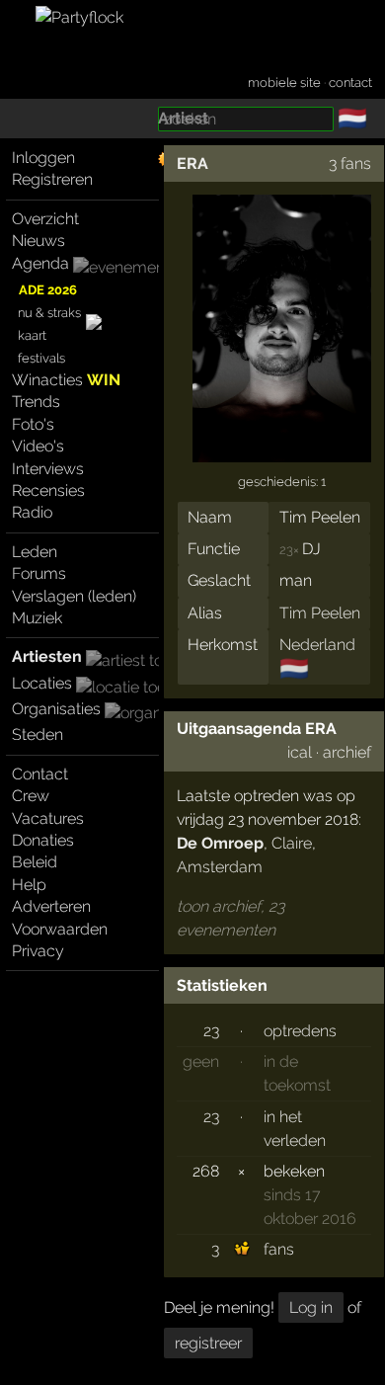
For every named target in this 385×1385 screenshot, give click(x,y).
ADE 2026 (48, 290)
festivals (41, 358)
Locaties (42, 683)
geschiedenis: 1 (282, 481)
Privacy (38, 950)
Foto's (33, 424)
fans (279, 1249)
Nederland (317, 644)
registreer (208, 1343)
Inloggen (43, 157)
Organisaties (56, 708)
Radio (32, 512)
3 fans (350, 163)
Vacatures (48, 818)
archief (347, 752)
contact (350, 82)
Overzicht (45, 218)
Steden (37, 734)
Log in (311, 1307)
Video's (38, 446)
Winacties (66, 379)
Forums (39, 573)
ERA (192, 163)
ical (299, 752)
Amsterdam (220, 866)
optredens (300, 1030)
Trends (36, 401)
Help (29, 884)
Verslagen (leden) (74, 596)
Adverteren (51, 906)
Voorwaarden (60, 929)
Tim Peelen (319, 613)
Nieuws (38, 240)
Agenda (40, 263)
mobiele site (284, 82)
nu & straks (49, 312)
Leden (34, 551)
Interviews (48, 468)
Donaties (43, 840)
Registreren (52, 179)
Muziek (37, 618)
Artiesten (47, 656)
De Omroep (220, 843)
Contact (40, 774)
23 (211, 1030)
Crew (30, 795)
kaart (32, 335)
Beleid (34, 862)
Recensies (48, 490)
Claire (291, 843)
